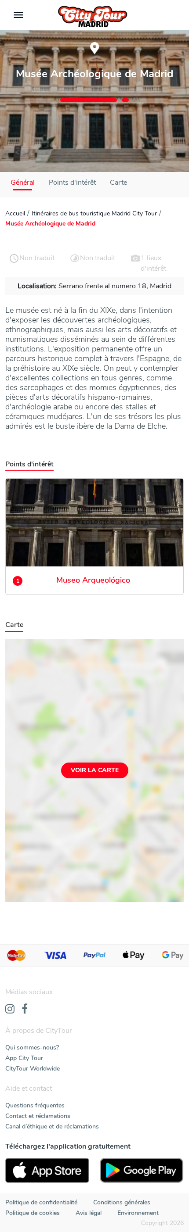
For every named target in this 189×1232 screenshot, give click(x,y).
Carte (118, 182)
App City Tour (24, 1058)
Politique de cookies (32, 1213)
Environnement (138, 1213)
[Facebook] (25, 1009)
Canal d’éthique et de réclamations (52, 1126)
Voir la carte (95, 770)
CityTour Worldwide (32, 1068)
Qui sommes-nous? (32, 1047)
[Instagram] (10, 1009)
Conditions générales (121, 1202)
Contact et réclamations (37, 1116)
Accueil (15, 213)
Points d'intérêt (72, 182)
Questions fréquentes (35, 1105)
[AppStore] (47, 1170)
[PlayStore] (142, 1170)
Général (23, 182)
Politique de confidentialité (41, 1202)
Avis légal (89, 1213)
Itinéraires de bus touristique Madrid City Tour (94, 213)
